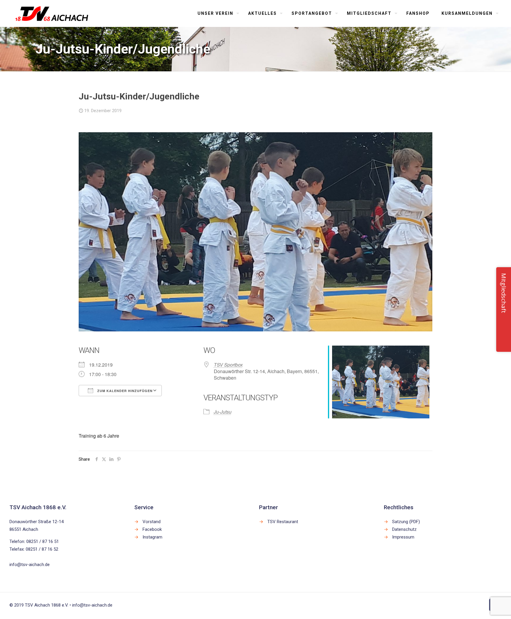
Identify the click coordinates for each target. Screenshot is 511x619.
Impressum (403, 537)
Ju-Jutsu (223, 411)
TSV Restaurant (282, 521)
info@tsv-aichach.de (29, 564)
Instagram (152, 537)
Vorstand (152, 521)
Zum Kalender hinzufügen (124, 391)
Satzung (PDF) (406, 521)
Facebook (152, 529)
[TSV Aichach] (51, 13)
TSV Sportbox (228, 364)
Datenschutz (404, 529)
